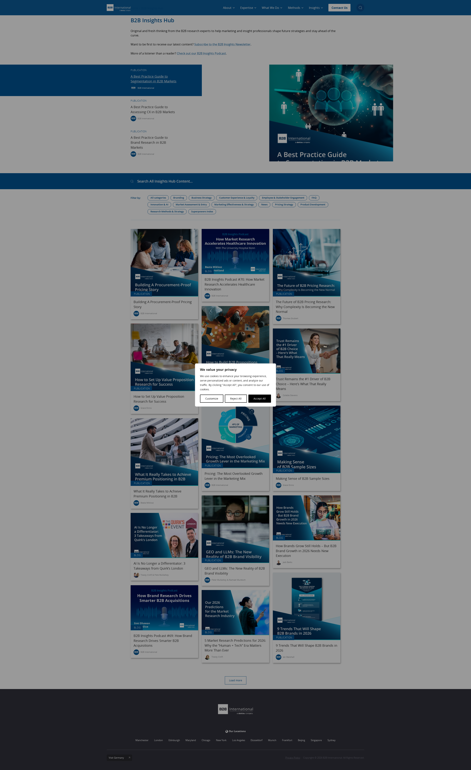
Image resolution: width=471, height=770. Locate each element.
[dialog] (235, 385)
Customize (211, 398)
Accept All (260, 398)
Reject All (236, 398)
